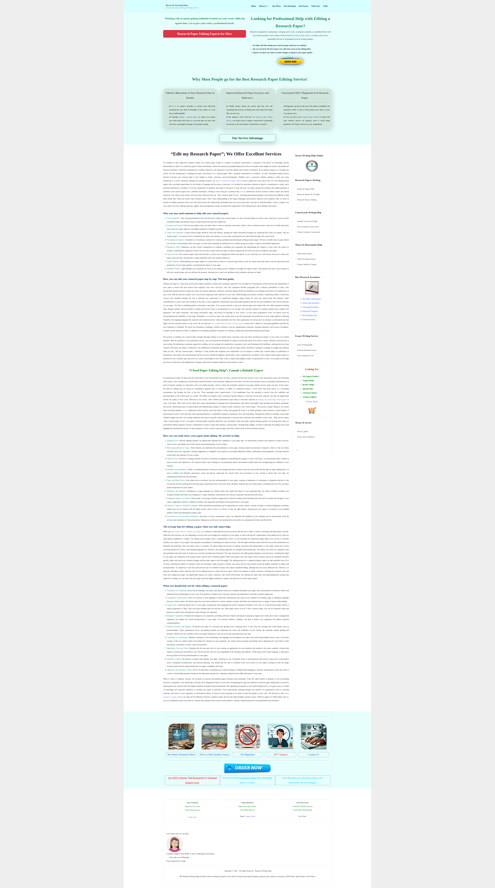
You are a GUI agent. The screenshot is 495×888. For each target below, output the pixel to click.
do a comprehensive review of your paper (226, 323)
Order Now (192, 817)
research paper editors (302, 35)
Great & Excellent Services (302, 806)
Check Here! (312, 401)
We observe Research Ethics (181, 754)
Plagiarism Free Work (192, 806)
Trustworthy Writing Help (302, 810)
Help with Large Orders (247, 806)
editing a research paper (188, 117)
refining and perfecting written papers (272, 400)
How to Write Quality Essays (214, 754)
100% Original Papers (192, 810)
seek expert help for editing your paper (185, 532)
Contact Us (313, 754)
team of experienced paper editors (228, 181)
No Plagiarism (248, 754)
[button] (264, 6)
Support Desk (250, 816)
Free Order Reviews (247, 810)
